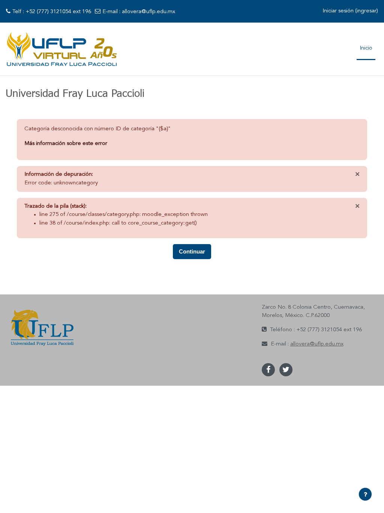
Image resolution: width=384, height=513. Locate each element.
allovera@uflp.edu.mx (148, 12)
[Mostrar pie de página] (365, 494)
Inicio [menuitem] (366, 48)
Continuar (192, 251)
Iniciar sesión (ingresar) (350, 11)
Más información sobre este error (65, 143)
